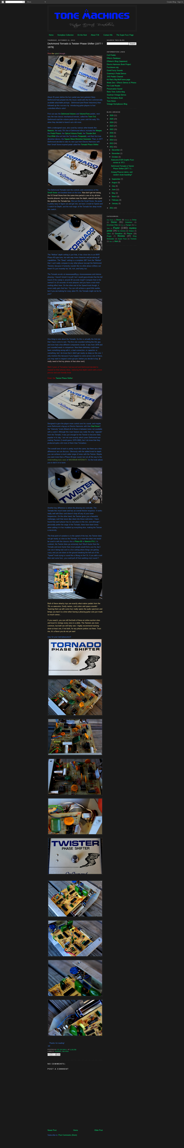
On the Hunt (82, 35)
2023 (112, 126)
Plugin (109, 236)
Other (109, 233)
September (116, 179)
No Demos (121, 231)
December (116, 150)
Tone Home (111, 101)
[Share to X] (54, 1054)
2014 (112, 140)
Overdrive (118, 234)
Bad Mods (110, 220)
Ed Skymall (62, 1049)
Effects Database (113, 58)
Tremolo (133, 239)
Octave (131, 231)
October (115, 157)
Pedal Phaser (56, 133)
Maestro (51, 131)
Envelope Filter (112, 225)
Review (65, 1051)
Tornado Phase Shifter (89, 145)
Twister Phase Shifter (64, 378)
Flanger (128, 225)
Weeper (99, 131)
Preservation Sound (114, 89)
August (115, 183)
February (115, 200)
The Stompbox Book (115, 98)
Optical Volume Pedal (73, 133)
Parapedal (82, 136)
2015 (112, 136)
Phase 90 (78, 541)
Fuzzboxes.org (112, 67)
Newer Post (52, 1130)
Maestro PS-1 (90, 541)
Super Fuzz (122, 239)
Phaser (58, 1051)
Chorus (127, 220)
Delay (134, 220)
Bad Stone (95, 426)
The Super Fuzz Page (124, 35)
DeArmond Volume (68, 114)
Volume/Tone (85, 114)
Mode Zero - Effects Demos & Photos (121, 83)
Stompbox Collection (65, 35)
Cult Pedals (111, 55)
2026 (112, 115)
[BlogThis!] (51, 1054)
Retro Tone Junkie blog (116, 92)
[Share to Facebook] (56, 1054)
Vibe (110, 241)
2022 (112, 129)
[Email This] (48, 1054)
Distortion (128, 222)
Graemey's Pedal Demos (116, 74)
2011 (112, 208)
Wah (116, 241)
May (114, 193)
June (114, 190)
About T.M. (95, 35)
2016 (112, 133)
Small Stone (52, 193)
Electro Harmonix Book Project (119, 64)
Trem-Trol (92, 117)
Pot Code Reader (113, 86)
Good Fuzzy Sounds (115, 70)
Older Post (98, 1130)
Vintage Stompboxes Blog (117, 104)
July (114, 186)
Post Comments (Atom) (67, 1135)
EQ (122, 225)
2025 (112, 119)
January (115, 203)
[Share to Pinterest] (59, 1054)
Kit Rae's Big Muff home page (118, 80)
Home (51, 35)
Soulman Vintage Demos (116, 95)
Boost (118, 220)
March (114, 196)
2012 (112, 147)
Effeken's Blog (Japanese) (117, 61)
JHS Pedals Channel (115, 77)
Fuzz (116, 227)
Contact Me (107, 35)
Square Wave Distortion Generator (77, 139)
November (116, 153)
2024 (112, 122)
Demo (114, 222)
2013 (112, 143)
